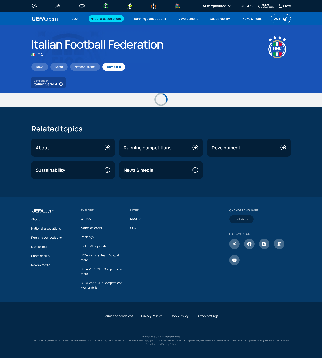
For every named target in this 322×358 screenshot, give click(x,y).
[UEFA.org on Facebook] (249, 248)
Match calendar (91, 228)
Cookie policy (179, 316)
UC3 (133, 228)
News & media (40, 265)
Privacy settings (207, 316)
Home (44, 19)
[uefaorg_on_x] (234, 248)
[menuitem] (75, 18)
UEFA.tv (86, 219)
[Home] (42, 211)
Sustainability (40, 256)
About (35, 219)
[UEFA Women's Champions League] (82, 6)
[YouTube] (234, 264)
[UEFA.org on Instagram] (264, 248)
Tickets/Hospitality (94, 246)
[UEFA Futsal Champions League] (58, 6)
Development (40, 247)
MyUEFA (135, 219)
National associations (46, 228)
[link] (74, 18)
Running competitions (46, 237)
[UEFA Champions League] (34, 6)
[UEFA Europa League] (154, 6)
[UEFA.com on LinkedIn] (279, 248)
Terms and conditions (118, 316)
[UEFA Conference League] (106, 6)
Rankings (87, 237)
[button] (48, 82)
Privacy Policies (151, 316)
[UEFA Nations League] (177, 6)
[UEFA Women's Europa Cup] (130, 6)
